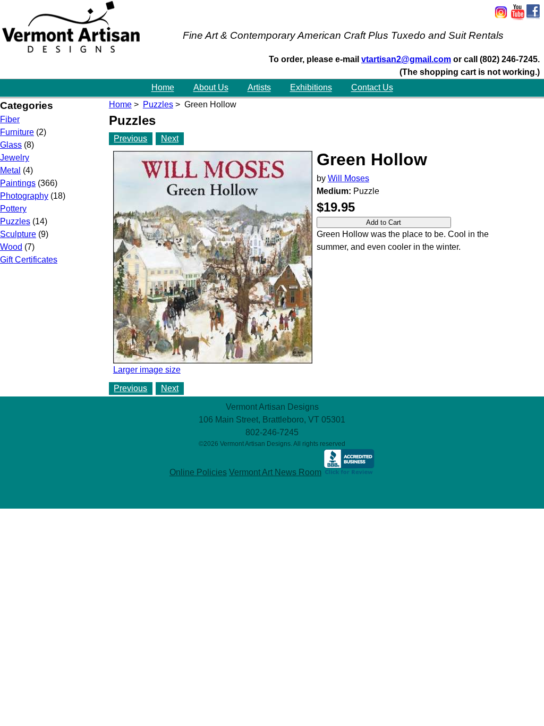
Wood (11, 246)
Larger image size (147, 369)
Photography (24, 195)
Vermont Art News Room (275, 472)
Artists (259, 87)
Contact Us (372, 87)
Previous (130, 138)
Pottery (13, 208)
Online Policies (198, 472)
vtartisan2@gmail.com (406, 59)
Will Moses (348, 178)
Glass (11, 144)
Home (162, 87)
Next (169, 138)
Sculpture (18, 234)
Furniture (17, 132)
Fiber (10, 119)
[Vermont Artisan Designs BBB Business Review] (349, 472)
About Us (210, 87)
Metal (10, 170)
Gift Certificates (28, 259)
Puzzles (158, 104)
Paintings (18, 183)
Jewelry (14, 157)
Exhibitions (311, 87)
